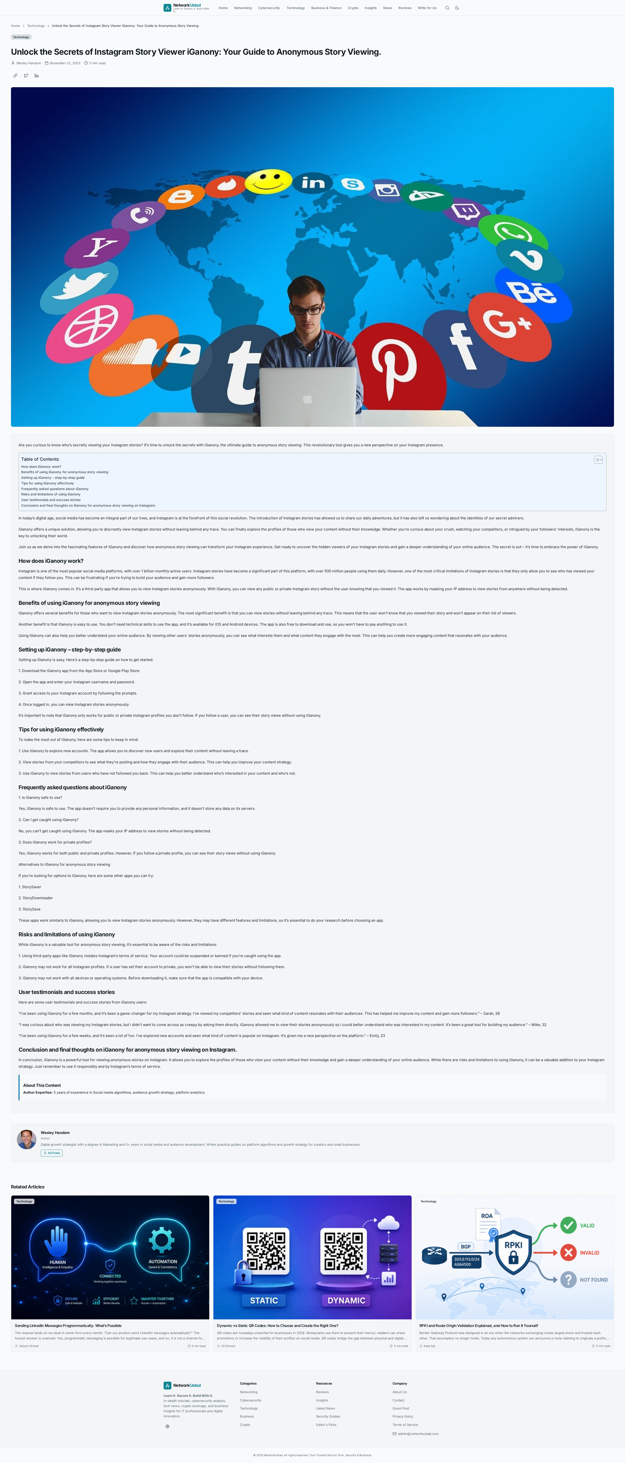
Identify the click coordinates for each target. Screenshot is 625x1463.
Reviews (405, 8)
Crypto (353, 8)
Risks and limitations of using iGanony (51, 494)
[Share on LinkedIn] (36, 75)
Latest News (325, 1408)
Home (223, 8)
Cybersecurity (269, 8)
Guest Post (401, 1408)
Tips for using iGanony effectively (47, 483)
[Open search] (447, 7)
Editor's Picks (326, 1425)
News (387, 8)
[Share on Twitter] (26, 75)
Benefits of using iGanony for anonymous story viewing (64, 472)
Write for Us (427, 8)
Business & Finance (326, 8)
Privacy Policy (403, 1416)
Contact (398, 1400)
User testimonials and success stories (51, 500)
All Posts (54, 1153)
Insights (371, 8)
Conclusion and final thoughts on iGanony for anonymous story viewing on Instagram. (88, 505)
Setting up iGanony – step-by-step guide (53, 478)
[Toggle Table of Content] (595, 460)
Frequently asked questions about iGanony (55, 489)
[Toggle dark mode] (457, 7)
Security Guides (328, 1416)
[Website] (167, 1426)
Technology (296, 8)
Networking (243, 8)
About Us (400, 1392)
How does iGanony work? (41, 467)
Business (247, 1416)
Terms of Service (405, 1425)
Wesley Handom (55, 1132)
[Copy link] (15, 75)
